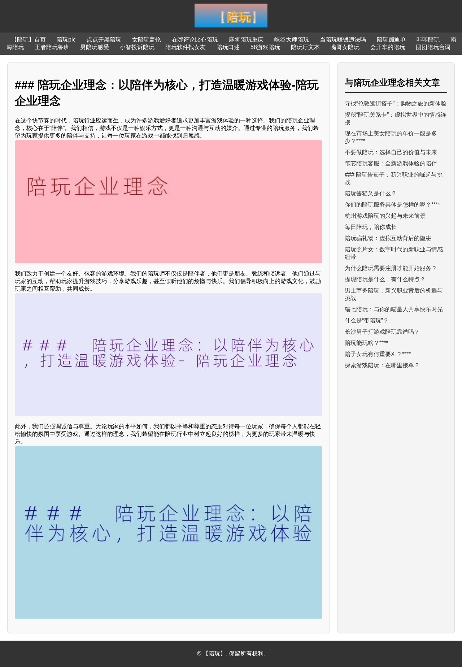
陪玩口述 (228, 47)
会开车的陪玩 (387, 47)
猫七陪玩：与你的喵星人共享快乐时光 (394, 309)
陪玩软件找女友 (185, 47)
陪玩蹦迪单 (391, 39)
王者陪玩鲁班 (52, 47)
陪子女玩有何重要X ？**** (378, 354)
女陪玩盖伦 (146, 39)
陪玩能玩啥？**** (366, 343)
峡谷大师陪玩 (291, 39)
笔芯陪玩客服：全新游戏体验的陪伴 (391, 163)
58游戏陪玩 (265, 47)
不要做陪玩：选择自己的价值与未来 (391, 152)
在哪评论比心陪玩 (195, 39)
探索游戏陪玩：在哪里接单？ (382, 365)
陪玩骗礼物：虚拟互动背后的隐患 (388, 238)
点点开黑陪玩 (104, 39)
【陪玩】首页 (28, 39)
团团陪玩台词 (433, 47)
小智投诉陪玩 (137, 47)
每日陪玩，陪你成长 (371, 227)
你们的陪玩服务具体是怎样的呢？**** (392, 205)
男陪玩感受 (94, 47)
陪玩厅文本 (305, 47)
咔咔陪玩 (428, 39)
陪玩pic (66, 39)
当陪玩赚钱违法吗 (343, 39)
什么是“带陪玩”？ (367, 320)
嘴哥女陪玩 (345, 47)
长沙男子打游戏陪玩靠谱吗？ (382, 332)
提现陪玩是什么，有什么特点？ (385, 279)
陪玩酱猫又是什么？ (371, 193)
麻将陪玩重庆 (246, 39)
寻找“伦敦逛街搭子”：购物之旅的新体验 (395, 103)
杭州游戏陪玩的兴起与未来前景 (385, 216)
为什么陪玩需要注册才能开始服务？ (391, 268)
